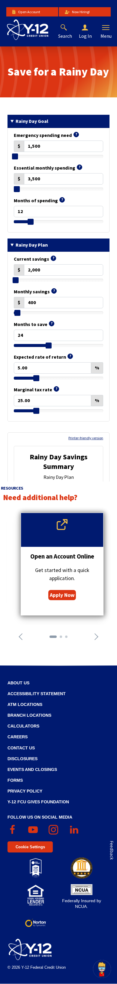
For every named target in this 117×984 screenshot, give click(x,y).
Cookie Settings (30, 847)
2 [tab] (63, 639)
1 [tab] (53, 639)
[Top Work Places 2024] (35, 868)
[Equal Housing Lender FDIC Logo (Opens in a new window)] (35, 895)
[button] (89, 27)
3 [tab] (68, 639)
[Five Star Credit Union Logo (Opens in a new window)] (81, 868)
